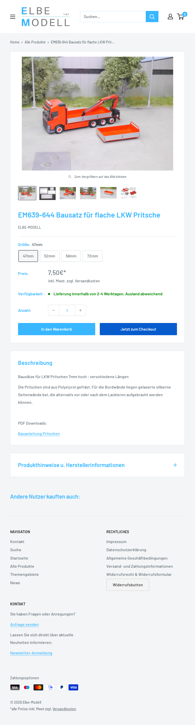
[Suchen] (152, 16)
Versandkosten (87, 281)
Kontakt (17, 541)
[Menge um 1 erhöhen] (80, 310)
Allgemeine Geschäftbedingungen (137, 558)
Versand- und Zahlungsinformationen (139, 566)
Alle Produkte (35, 42)
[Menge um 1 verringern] (53, 310)
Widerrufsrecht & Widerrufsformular (139, 574)
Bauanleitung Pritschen (39, 433)
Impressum (116, 541)
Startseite (19, 558)
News (15, 582)
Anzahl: (24, 310)
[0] (180, 16)
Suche (15, 549)
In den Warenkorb (56, 329)
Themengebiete (24, 574)
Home (15, 42)
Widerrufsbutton (128, 584)
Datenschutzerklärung (126, 549)
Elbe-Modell (29, 227)
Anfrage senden (24, 624)
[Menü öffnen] (12, 17)
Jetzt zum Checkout (138, 329)
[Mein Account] (170, 16)
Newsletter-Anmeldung (31, 652)
